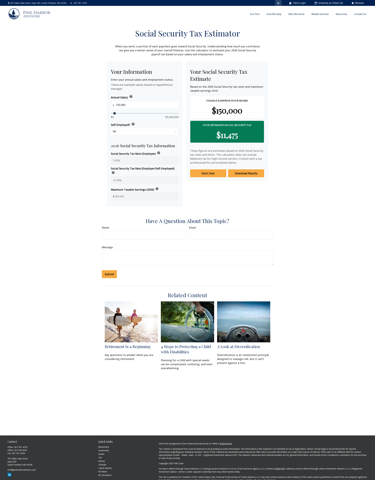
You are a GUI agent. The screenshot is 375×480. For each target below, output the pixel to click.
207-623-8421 (20, 450)
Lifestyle (102, 464)
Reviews (359, 3)
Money (101, 461)
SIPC (283, 468)
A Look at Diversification (238, 346)
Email (192, 227)
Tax (100, 457)
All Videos (102, 471)
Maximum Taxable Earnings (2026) (135, 189)
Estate (101, 454)
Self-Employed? (123, 124)
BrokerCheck (226, 443)
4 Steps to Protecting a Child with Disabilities (186, 349)
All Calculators (105, 475)
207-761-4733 (80, 3)
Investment (103, 450)
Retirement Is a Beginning (128, 346)
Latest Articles (105, 468)
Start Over (208, 173)
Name (105, 227)
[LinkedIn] (278, 3)
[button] (255, 14)
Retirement (103, 447)
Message (107, 247)
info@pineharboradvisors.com (21, 469)
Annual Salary (122, 97)
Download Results (246, 173)
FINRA (277, 468)
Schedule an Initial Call (330, 3)
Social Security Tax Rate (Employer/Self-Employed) (142, 171)
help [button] (131, 96)
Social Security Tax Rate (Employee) (135, 153)
